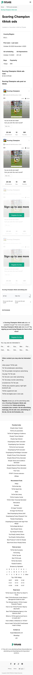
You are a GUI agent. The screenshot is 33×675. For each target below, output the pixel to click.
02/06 (16, 580)
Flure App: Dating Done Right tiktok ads (29, 346)
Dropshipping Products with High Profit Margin (17, 522)
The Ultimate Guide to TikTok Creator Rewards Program (16, 603)
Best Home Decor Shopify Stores (16, 542)
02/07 (10, 580)
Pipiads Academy (17, 563)
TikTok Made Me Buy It (16, 526)
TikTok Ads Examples (16, 550)
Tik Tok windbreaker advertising (12, 368)
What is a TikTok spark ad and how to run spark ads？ (16, 617)
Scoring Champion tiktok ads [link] (9, 10)
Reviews (16, 505)
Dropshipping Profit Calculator (16, 450)
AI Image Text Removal (16, 511)
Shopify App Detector (16, 439)
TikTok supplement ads (9, 391)
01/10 (22, 583)
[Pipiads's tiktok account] (18, 664)
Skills (16, 492)
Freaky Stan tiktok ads (4, 346)
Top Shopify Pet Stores (16, 532)
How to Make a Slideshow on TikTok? (16, 621)
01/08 (16, 585)
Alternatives (16, 502)
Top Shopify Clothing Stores (17, 537)
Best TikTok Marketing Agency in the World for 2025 (16, 612)
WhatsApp (16, 635)
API (16, 638)
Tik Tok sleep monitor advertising (12, 380)
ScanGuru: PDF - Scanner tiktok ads (16, 346)
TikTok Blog (16, 553)
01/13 (16, 583)
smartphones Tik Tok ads (10, 383)
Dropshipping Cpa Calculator (16, 444)
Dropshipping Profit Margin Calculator (16, 452)
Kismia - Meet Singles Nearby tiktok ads (29, 350)
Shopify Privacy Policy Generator (16, 455)
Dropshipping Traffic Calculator (16, 442)
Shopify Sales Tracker (16, 428)
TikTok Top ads (16, 555)
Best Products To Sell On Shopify (16, 540)
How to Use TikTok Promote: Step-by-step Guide (16, 608)
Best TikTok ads (16, 558)
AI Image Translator (16, 508)
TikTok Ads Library (16, 494)
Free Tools (17, 471)
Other (26, 574)
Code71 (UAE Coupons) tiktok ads (4, 350)
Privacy (10, 668)
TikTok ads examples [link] (11, 7)
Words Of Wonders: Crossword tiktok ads (23, 346)
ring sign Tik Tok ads (8, 374)
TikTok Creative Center (16, 497)
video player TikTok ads (9, 365)
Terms (15, 668)
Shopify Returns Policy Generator (16, 465)
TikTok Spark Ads (16, 489)
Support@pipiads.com (16, 633)
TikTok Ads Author (16, 561)
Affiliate (16, 476)
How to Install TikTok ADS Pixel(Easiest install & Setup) (16, 624)
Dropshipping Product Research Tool (16, 516)
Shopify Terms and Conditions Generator (16, 461)
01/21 (10, 583)
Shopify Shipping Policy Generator (16, 468)
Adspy (16, 483)
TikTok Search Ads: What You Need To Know (16, 594)
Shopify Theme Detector (16, 436)
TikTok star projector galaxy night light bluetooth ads (14, 387)
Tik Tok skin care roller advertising (13, 377)
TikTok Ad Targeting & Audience (16, 433)
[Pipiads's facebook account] (11, 664)
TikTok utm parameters (16, 431)
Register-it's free (16, 215)
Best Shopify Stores (16, 529)
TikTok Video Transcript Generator (16, 500)
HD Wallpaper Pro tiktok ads (10, 346)
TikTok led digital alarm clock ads (12, 394)
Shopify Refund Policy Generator (16, 458)
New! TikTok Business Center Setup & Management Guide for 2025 (16, 598)
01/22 (22, 580)
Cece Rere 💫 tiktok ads (16, 350)
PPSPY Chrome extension (16, 473)
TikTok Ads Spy (16, 486)
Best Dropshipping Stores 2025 (16, 513)
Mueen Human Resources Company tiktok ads (10, 350)
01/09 (10, 585)
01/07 (22, 585)
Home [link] (2, 7)
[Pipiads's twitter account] (14, 664)
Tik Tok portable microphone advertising (15, 371)
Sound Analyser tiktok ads (23, 350)
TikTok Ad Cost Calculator (16, 447)
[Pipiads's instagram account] (22, 664)
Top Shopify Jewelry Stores (16, 534)
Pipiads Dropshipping (16, 519)
